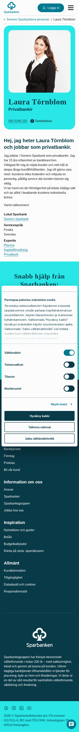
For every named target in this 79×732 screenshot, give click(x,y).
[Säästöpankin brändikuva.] (6, 708)
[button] (71, 724)
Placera (9, 245)
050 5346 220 (17, 121)
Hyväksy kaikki (39, 415)
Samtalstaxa (43, 121)
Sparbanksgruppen (17, 503)
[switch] (69, 364)
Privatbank (11, 254)
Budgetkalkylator (15, 544)
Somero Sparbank (16, 219)
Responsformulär (15, 591)
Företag (9, 456)
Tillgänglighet (13, 577)
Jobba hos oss (14, 510)
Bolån (8, 537)
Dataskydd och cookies (19, 584)
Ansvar (8, 489)
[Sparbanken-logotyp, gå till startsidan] (11, 8)
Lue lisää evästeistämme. (40, 338)
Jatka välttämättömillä (39, 438)
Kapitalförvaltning (16, 249)
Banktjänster (12, 449)
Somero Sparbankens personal (28, 19)
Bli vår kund (12, 469)
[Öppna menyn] (70, 8)
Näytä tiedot (59, 404)
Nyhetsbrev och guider (19, 530)
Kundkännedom (15, 570)
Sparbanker (12, 496)
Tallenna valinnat (39, 427)
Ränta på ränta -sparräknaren (24, 551)
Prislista (9, 463)
